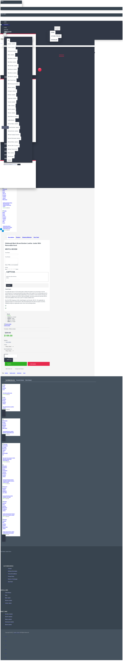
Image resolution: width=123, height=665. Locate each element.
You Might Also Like (10, 380)
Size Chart (36, 237)
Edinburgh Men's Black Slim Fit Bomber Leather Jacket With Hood (7, 204)
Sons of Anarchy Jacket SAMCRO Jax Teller (8, 496)
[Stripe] (5, 657)
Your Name (7, 252)
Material (5, 340)
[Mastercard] (5, 640)
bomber (6, 373)
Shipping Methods (26, 237)
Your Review (7, 256)
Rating (6, 267)
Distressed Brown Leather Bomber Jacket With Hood (8, 432)
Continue (8, 285)
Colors (5, 344)
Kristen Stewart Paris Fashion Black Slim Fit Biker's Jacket (9, 514)
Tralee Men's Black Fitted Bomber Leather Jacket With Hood (7, 227)
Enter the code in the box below (11, 277)
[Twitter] (5, 559)
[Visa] (5, 635)
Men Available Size (8, 349)
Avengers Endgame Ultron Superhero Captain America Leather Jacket (8, 481)
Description (11, 237)
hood (24, 373)
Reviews (18, 237)
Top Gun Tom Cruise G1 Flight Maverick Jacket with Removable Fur (9, 459)
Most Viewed (28, 380)
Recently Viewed (20, 380)
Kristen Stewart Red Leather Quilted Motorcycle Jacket (8, 532)
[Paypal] (5, 652)
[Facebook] (5, 556)
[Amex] (5, 644)
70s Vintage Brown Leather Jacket (8, 407)
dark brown (19, 373)
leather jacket (12, 373)
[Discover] (5, 648)
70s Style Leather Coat (7, 393)
